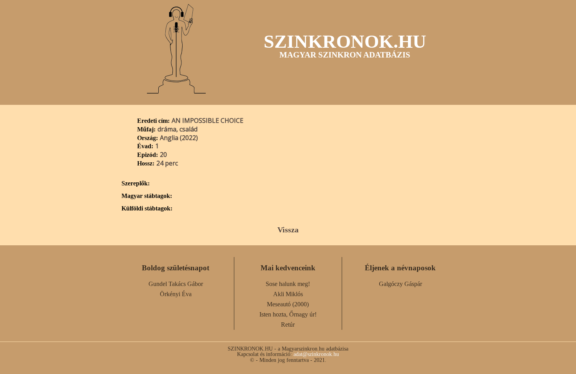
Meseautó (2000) (288, 304)
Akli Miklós (288, 294)
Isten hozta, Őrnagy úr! (288, 314)
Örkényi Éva (176, 294)
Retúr (288, 324)
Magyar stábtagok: (146, 196)
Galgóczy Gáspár (400, 283)
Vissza (288, 230)
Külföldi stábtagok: (146, 208)
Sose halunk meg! (288, 283)
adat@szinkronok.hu (316, 354)
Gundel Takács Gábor (176, 283)
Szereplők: (135, 183)
